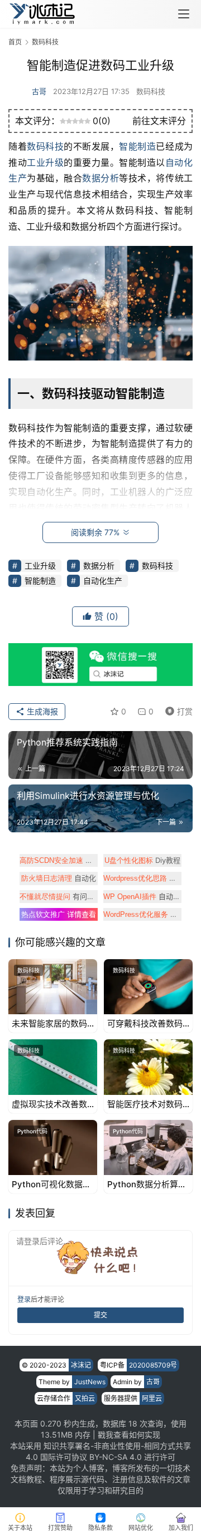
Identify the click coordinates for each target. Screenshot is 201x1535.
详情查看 (58, 914)
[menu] (183, 14)
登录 (24, 1299)
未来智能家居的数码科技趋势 (49, 1023)
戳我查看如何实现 (129, 1434)
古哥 (39, 91)
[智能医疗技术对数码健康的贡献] (148, 1066)
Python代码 (32, 1131)
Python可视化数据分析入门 (51, 1184)
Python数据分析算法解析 (146, 1184)
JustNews (90, 1382)
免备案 (59, 860)
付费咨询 (142, 914)
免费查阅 (142, 877)
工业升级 (45, 162)
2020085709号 (153, 1365)
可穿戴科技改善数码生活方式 (145, 1023)
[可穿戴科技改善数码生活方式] (148, 986)
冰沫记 (81, 1365)
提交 (100, 1315)
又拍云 (85, 1398)
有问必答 (59, 896)
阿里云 (152, 1398)
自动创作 (142, 896)
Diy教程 (142, 860)
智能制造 (137, 146)
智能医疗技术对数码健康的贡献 (145, 1104)
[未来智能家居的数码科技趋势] (52, 986)
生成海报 (41, 711)
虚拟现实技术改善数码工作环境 (49, 1104)
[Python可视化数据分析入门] (52, 1147)
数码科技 (150, 91)
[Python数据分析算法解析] (148, 1147)
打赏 (176, 709)
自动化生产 (102, 580)
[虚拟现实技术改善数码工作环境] (52, 1066)
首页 (15, 42)
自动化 (58, 877)
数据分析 (100, 178)
